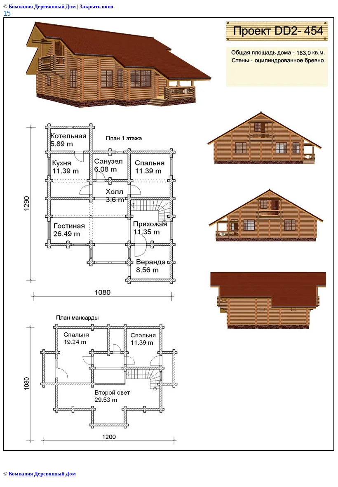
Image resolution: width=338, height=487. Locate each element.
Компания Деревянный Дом (42, 6)
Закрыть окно (96, 6)
